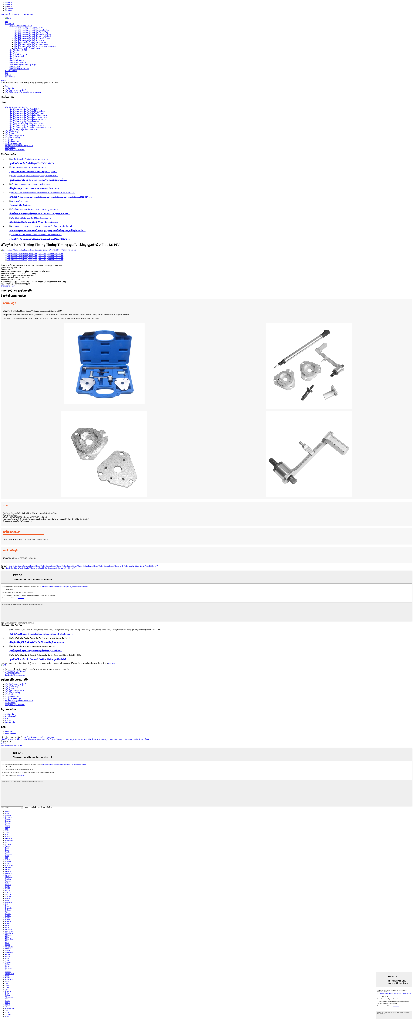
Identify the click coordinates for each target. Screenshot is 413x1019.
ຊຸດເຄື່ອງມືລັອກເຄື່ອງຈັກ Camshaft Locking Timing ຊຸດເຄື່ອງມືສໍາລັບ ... (39, 659)
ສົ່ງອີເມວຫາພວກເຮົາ (8, 286)
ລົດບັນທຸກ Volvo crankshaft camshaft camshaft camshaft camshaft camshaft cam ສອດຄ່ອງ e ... (50, 197)
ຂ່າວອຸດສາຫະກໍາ (11, 734)
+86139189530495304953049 (11, 745)
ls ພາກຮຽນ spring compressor (76, 739)
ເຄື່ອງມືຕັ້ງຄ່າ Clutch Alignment (34, 739)
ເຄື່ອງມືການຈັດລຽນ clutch (18, 54)
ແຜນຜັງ (41, 737)
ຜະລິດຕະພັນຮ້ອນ (31, 737)
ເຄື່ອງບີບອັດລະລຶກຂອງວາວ (55, 739)
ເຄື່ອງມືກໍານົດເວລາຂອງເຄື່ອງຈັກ (20, 26)
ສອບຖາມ (111, 663)
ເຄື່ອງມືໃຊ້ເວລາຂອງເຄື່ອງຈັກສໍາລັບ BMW (28, 28)
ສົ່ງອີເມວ (4, 743)
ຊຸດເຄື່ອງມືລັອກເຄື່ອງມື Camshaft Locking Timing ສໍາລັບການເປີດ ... (38, 180)
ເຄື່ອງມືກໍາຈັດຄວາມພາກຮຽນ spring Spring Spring (105, 739)
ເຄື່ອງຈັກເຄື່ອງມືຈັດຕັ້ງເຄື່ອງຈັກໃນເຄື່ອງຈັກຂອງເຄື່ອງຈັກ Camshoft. (36, 642)
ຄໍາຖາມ (8, 75)
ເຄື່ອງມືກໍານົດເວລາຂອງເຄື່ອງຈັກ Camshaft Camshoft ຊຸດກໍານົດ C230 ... (39, 214)
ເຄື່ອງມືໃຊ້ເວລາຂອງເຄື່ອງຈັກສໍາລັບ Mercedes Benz (31, 30)
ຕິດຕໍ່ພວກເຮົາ (10, 77)
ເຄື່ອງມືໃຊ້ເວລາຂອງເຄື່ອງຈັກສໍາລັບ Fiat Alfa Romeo (32, 38)
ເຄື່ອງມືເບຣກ (13, 52)
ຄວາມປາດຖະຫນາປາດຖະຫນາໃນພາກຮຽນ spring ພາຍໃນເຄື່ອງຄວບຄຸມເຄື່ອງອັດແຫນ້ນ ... (47, 230)
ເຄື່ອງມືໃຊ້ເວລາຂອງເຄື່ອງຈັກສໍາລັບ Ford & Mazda (31, 44)
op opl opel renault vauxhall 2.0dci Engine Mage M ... (33, 171)
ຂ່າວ (6, 73)
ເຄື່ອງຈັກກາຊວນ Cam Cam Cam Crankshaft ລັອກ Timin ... (35, 188)
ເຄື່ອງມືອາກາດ (14, 67)
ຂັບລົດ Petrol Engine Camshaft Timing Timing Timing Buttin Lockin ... (41, 634)
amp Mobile (50, 737)
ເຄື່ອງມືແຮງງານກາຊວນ (17, 62)
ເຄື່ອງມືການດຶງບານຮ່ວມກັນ (19, 69)
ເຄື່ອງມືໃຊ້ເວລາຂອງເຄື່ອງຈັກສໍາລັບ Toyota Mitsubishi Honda (35, 46)
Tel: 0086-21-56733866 (13, 673)
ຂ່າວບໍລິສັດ (9, 732)
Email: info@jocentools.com (15, 675)
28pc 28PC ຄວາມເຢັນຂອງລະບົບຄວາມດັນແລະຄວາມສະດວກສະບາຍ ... (39, 239)
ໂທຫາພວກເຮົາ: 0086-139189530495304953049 (17, 14)
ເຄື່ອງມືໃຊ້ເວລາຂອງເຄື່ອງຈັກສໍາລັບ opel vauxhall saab (32, 36)
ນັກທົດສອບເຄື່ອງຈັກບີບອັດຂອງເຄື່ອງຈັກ (23, 65)
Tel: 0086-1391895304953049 (15, 671)
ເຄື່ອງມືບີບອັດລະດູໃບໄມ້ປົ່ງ (18, 50)
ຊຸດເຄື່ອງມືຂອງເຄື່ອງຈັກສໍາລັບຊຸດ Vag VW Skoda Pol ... (33, 163)
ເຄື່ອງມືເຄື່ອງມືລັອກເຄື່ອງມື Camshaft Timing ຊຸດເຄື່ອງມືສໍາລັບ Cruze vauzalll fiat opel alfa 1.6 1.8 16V (40, 568)
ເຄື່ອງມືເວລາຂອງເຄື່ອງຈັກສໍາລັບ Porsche (28, 48)
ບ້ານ (6, 22)
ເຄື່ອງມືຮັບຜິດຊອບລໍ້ (16, 60)
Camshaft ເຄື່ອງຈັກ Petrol (20, 205)
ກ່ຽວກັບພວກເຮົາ (11, 71)
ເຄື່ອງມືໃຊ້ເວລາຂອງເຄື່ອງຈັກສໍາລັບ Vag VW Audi (31, 32)
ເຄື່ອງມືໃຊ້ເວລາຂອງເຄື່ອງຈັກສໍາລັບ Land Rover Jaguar (33, 34)
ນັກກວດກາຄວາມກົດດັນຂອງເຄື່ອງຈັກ (137, 739)
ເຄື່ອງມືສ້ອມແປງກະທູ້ (16, 56)
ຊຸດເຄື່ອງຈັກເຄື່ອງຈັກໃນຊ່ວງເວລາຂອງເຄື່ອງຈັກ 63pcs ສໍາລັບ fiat (35, 651)
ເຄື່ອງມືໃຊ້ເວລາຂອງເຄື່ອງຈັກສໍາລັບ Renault (29, 40)
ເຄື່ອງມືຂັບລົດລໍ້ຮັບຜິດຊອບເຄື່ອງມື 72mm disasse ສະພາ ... (33, 222)
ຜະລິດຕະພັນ (9, 24)
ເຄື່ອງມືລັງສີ (13, 58)
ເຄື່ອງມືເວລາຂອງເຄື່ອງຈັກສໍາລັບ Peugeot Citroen (30, 42)
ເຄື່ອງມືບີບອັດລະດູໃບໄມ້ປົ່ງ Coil (12, 739)
